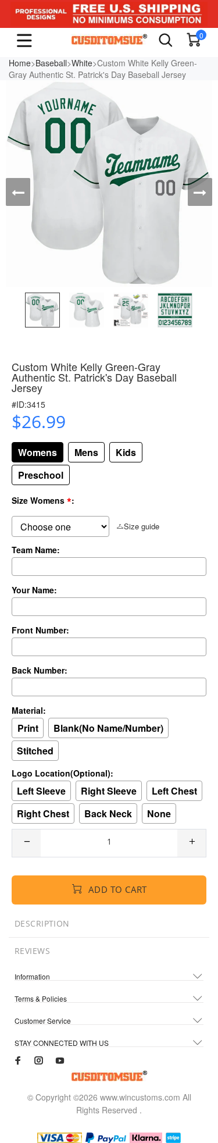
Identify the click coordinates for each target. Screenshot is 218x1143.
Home (20, 63)
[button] (18, 192)
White (82, 63)
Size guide (141, 526)
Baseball (51, 63)
